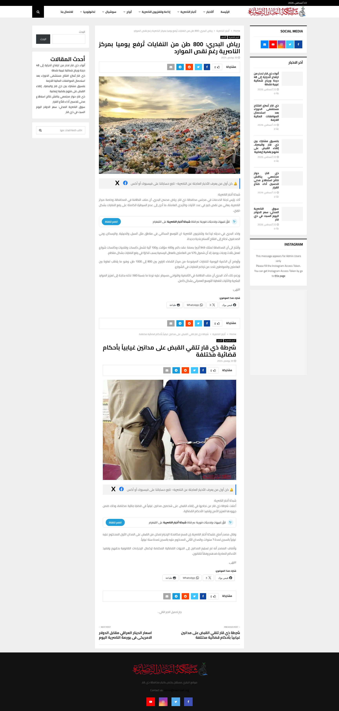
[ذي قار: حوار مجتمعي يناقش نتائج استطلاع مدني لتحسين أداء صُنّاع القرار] (292, 178)
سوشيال (110, 11)
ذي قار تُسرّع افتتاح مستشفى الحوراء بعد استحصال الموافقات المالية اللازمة (266, 112)
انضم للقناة (111, 221)
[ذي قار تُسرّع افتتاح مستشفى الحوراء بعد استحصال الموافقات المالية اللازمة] (292, 111)
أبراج (129, 11)
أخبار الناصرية (188, 11)
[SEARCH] (40, 130)
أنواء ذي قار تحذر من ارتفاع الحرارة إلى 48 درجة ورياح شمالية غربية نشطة (266, 79)
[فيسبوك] (125, 183)
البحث (82, 31)
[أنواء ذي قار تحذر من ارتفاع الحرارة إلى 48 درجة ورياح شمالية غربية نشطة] (292, 79)
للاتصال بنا (67, 11)
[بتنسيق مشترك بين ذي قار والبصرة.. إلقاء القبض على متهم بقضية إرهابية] (292, 146)
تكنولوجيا (89, 11)
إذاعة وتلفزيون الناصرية (156, 11)
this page (280, 275)
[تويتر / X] (117, 183)
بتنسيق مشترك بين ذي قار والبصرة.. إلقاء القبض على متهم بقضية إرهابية (266, 146)
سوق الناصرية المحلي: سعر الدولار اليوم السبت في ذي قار (266, 214)
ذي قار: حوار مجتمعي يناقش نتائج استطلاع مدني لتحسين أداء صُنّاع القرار (266, 180)
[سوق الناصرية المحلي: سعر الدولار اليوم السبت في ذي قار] (292, 214)
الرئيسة (225, 11)
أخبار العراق (230, 617)
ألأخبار (210, 11)
